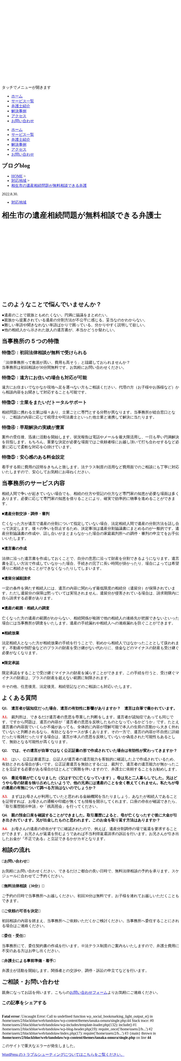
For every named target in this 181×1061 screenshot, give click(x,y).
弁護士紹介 (20, 106)
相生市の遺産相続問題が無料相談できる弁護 (49, 186)
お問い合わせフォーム (88, 992)
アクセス (18, 116)
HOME (17, 176)
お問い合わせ (22, 121)
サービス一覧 (22, 101)
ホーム (17, 96)
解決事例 (18, 111)
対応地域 (18, 181)
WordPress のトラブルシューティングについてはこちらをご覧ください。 (63, 1055)
